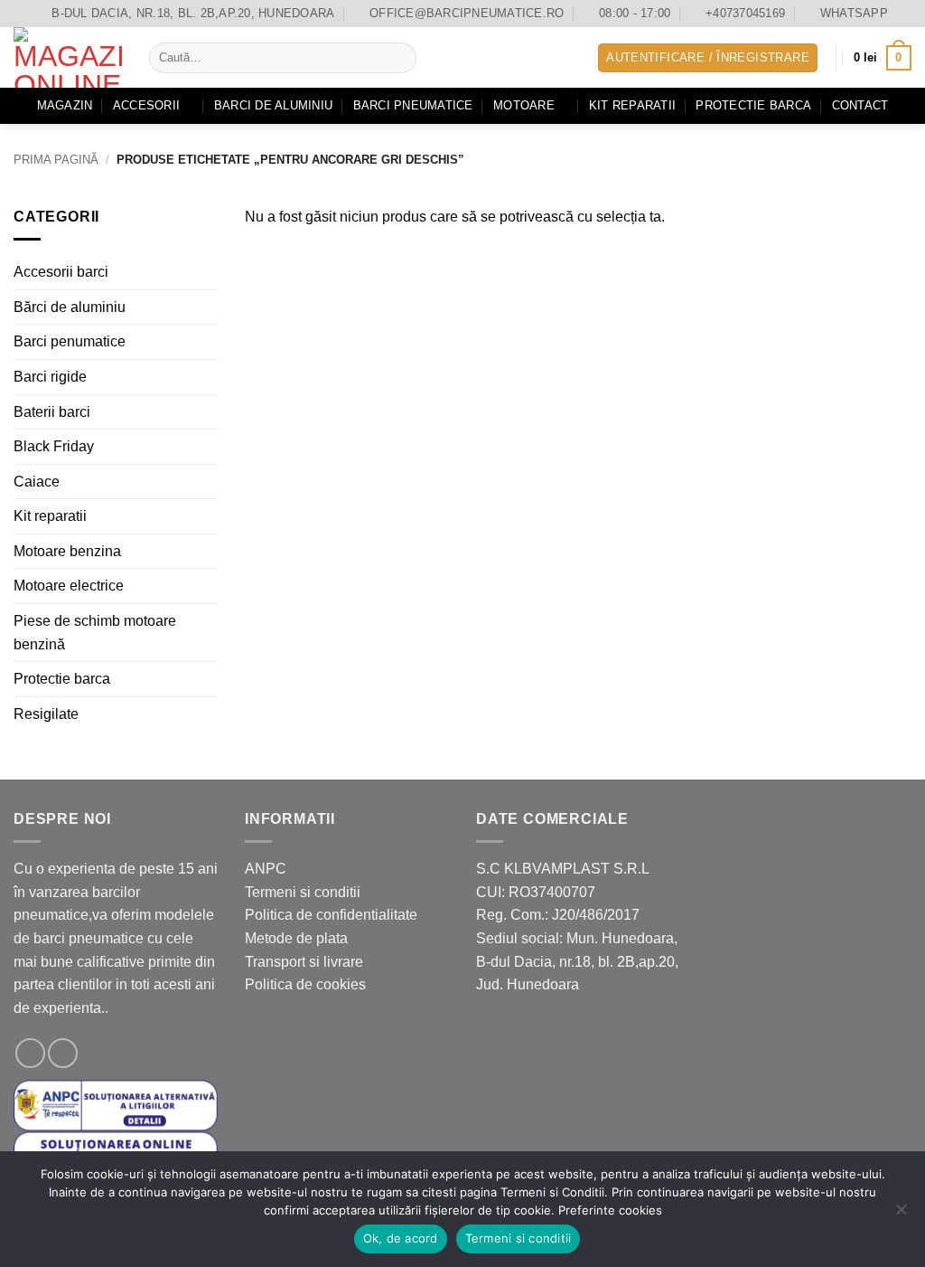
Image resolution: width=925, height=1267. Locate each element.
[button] (708, 58)
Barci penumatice (70, 341)
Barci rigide (50, 376)
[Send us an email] (63, 1053)
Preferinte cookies (610, 1210)
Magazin (65, 105)
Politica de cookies (305, 984)
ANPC (265, 868)
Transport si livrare (304, 961)
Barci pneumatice (413, 105)
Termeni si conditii (302, 892)
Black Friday (54, 446)
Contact (860, 105)
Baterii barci (52, 411)
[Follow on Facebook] (30, 1053)
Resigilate (46, 714)
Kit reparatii (632, 105)
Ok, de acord (400, 1238)
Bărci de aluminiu (70, 306)
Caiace (37, 480)
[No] (900, 1214)
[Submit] (399, 58)
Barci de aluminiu (273, 105)
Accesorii (146, 105)
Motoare (524, 105)
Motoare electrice (69, 585)
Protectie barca (753, 105)
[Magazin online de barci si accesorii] (68, 57)
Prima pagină (56, 159)
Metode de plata (296, 938)
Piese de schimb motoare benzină (95, 632)
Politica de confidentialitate (331, 914)
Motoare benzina (67, 551)
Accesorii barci (61, 271)
